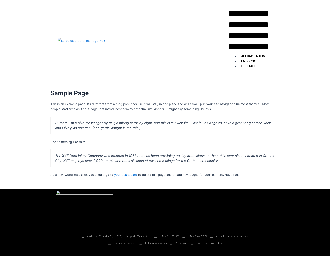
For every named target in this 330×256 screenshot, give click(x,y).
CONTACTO (250, 66)
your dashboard (125, 175)
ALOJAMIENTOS (253, 56)
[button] (248, 30)
